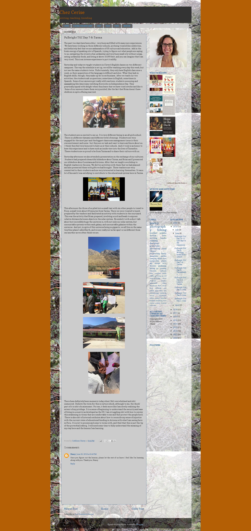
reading (154, 240)
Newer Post (71, 508)
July (177, 230)
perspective (154, 261)
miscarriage (154, 293)
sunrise (163, 298)
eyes (156, 291)
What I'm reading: (158, 73)
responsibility (155, 278)
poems (163, 233)
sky (151, 263)
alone (164, 286)
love (164, 235)
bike (151, 273)
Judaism (163, 303)
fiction (153, 235)
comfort (158, 273)
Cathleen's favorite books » (177, 183)
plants (163, 261)
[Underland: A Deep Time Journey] (168, 156)
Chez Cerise (72, 12)
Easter (163, 281)
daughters (154, 256)
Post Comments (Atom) (84, 514)
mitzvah (163, 293)
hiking (161, 230)
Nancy (73, 454)
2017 (175, 313)
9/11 (164, 263)
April (177, 305)
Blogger (139, 524)
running (163, 268)
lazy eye (162, 291)
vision (152, 303)
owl (165, 276)
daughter (154, 243)
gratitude (155, 246)
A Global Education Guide (82, 26)
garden (163, 256)
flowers (153, 266)
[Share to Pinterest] (114, 441)
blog (151, 288)
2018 (175, 309)
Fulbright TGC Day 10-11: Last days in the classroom (180, 240)
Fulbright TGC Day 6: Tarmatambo (180, 271)
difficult (158, 288)
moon (152, 296)
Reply (72, 464)
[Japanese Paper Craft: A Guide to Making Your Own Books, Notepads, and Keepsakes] (156, 113)
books (163, 238)
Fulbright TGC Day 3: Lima (180, 288)
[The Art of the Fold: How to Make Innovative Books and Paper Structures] (156, 90)
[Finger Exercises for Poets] (168, 94)
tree (164, 301)
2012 (175, 331)
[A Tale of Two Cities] (156, 135)
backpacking (155, 253)
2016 (175, 317)
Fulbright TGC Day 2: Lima (180, 294)
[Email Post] (100, 441)
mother (154, 233)
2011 (175, 334)
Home (67, 26)
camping (153, 258)
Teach (108, 26)
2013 (175, 327)
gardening (162, 266)
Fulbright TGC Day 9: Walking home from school (180, 252)
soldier (157, 298)
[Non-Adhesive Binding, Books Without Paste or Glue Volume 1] (168, 115)
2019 (175, 227)
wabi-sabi (153, 305)
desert (159, 258)
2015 (175, 320)
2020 (175, 223)
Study (99, 26)
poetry (154, 223)
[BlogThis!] (107, 441)
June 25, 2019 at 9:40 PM (86, 454)
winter (157, 303)
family (163, 253)
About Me (127, 26)
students (153, 281)
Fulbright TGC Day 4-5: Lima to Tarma (180, 281)
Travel (117, 26)
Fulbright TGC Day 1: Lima (180, 299)
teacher (152, 301)
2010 (175, 338)
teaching (159, 301)
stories (157, 263)
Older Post (138, 508)
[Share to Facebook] (112, 441)
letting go (154, 268)
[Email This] (105, 441)
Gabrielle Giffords (158, 271)
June (177, 233)
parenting (155, 248)
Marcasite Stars (158, 283)
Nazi (159, 286)
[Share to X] (110, 441)
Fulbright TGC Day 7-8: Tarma (180, 262)
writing (153, 238)
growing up (159, 276)
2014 (175, 324)
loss (164, 258)
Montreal (153, 286)
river (164, 278)
